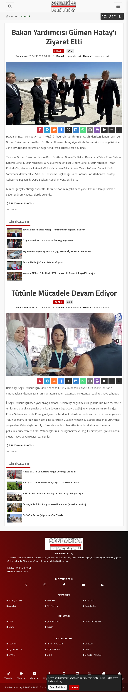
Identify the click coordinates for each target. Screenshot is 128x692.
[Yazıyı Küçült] (111, 130)
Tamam (74, 687)
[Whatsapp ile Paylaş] (83, 130)
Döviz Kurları (90, 605)
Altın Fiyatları (52, 605)
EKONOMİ (12, 643)
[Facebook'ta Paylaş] (61, 130)
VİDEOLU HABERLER (93, 654)
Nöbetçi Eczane (15, 600)
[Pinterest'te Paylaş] (40, 130)
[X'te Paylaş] (68, 130)
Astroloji (12, 605)
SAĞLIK (88, 649)
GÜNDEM (89, 643)
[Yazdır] (97, 130)
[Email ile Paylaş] (90, 130)
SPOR (49, 654)
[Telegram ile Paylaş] (47, 130)
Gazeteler (51, 600)
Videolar (21, 678)
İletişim (50, 626)
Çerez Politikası (53, 621)
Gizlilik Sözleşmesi (93, 621)
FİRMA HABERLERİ (55, 643)
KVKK (10, 621)
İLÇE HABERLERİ (15, 649)
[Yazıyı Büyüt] (119, 130)
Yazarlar (8, 678)
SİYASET (12, 654)
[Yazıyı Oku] (104, 130)
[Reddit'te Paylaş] (54, 130)
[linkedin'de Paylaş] (76, 130)
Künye (11, 626)
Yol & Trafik (89, 600)
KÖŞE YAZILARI (53, 649)
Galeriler (34, 678)
